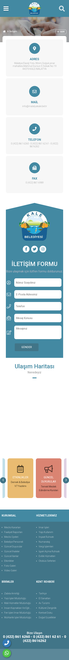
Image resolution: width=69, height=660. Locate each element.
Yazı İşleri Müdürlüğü (15, 598)
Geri (62, 31)
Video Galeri (10, 570)
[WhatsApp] (7, 653)
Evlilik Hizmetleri (47, 556)
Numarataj (44, 541)
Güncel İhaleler (12, 551)
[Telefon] (7, 643)
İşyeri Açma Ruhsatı (49, 551)
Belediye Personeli (13, 541)
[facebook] (26, 249)
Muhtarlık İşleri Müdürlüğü (17, 617)
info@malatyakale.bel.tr (34, 106)
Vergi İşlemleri (46, 546)
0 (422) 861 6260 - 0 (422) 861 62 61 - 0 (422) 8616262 (34, 145)
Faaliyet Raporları (13, 532)
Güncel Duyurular (13, 546)
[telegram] (34, 249)
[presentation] (3, 480)
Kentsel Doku (45, 612)
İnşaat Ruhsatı (46, 537)
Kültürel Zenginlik (47, 608)
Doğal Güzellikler (47, 617)
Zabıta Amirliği (11, 593)
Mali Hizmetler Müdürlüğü (17, 603)
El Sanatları (44, 598)
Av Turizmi (44, 603)
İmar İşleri (44, 527)
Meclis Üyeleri (11, 537)
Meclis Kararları (12, 527)
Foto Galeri (10, 565)
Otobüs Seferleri (47, 561)
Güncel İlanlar (11, 556)
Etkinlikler (9, 561)
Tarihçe (43, 593)
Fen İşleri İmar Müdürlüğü (17, 612)
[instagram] (43, 249)
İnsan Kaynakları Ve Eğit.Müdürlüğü (18, 608)
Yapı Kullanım (46, 532)
